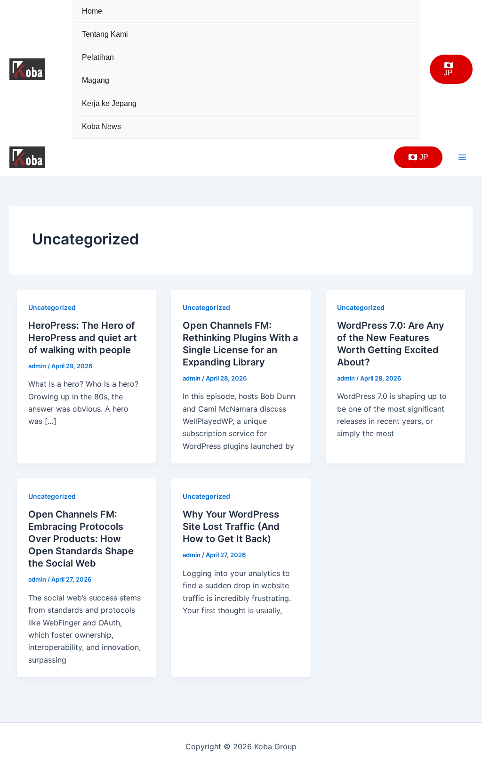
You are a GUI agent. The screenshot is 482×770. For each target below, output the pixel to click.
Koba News (101, 126)
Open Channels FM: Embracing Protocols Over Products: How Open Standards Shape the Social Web (81, 539)
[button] (451, 69)
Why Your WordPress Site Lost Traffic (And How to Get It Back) (231, 526)
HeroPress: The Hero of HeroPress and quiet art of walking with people (82, 338)
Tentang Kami (105, 34)
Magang (95, 80)
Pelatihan (98, 57)
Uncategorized (52, 307)
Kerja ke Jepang (109, 103)
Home (92, 11)
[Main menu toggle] (462, 157)
